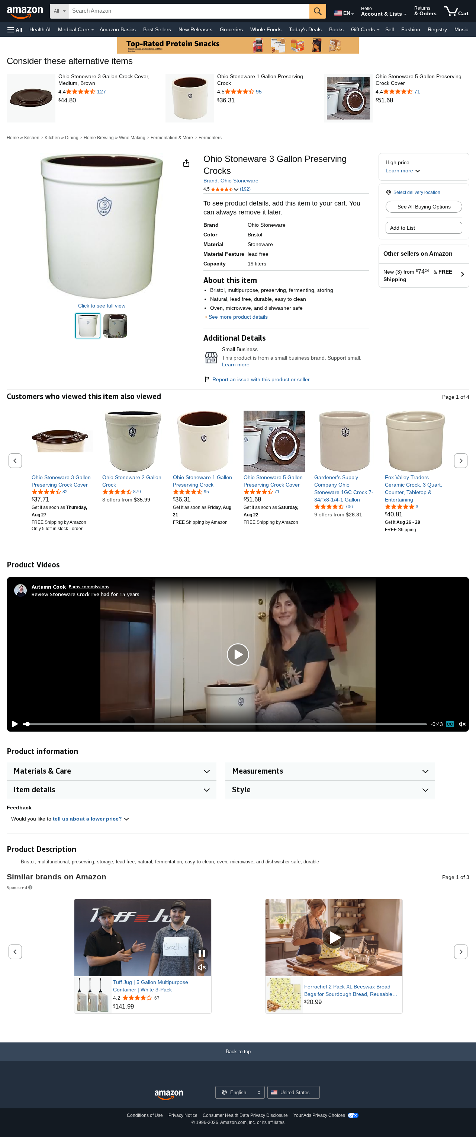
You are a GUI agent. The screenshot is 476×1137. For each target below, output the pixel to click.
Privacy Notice (182, 1115)
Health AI (40, 29)
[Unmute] (462, 724)
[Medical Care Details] (92, 30)
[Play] (13, 724)
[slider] (225, 724)
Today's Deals (305, 29)
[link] (105, 100)
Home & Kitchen (23, 137)
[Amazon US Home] (169, 1095)
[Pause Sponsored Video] (202, 954)
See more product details (238, 317)
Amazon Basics (118, 29)
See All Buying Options (424, 207)
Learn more (236, 364)
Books (336, 29)
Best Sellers (157, 29)
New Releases (195, 29)
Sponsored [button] (17, 887)
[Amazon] (25, 11)
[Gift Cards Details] (378, 30)
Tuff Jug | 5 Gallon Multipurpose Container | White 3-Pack (150, 986)
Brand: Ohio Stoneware (230, 181)
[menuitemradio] (450, 724)
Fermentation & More (172, 137)
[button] (15, 29)
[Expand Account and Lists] (405, 14)
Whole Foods (266, 29)
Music (461, 29)
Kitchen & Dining (61, 137)
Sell (389, 29)
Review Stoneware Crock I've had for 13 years (85, 594)
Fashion (410, 29)
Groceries (231, 29)
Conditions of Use (145, 1115)
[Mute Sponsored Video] (202, 968)
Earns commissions (89, 586)
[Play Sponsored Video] (334, 937)
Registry (437, 29)
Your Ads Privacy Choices (319, 1115)
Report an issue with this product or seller (261, 379)
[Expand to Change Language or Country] (352, 14)
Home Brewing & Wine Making (114, 137)
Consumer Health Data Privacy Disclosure (245, 1115)
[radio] (88, 326)
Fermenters (210, 137)
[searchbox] (189, 11)
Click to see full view (101, 306)
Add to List (402, 228)
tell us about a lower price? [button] (88, 819)
